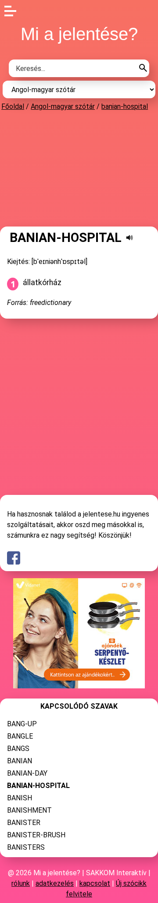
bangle (20, 736)
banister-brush (36, 835)
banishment (29, 810)
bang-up (22, 724)
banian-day (27, 773)
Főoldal (12, 106)
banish (19, 798)
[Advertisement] (79, 168)
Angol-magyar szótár (63, 106)
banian (19, 761)
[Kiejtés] (129, 237)
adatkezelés (55, 883)
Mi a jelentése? (79, 34)
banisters (26, 847)
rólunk (20, 883)
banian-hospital (124, 106)
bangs (18, 748)
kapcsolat (94, 883)
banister (23, 822)
